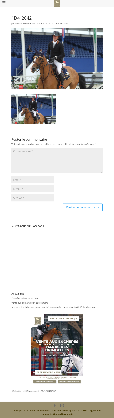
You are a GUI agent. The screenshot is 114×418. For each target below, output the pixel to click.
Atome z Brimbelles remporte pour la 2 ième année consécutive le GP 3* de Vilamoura (53, 307)
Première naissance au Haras (25, 298)
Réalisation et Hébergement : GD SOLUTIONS (33, 391)
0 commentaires (60, 23)
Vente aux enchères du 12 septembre (29, 302)
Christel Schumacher (25, 23)
